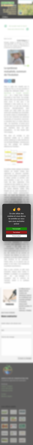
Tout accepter (16, 229)
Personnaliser (16, 236)
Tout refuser (16, 232)
